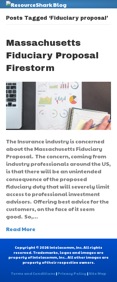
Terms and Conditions (33, 273)
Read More (20, 229)
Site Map (97, 273)
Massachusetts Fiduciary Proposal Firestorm (52, 55)
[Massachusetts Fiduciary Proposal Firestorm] (58, 105)
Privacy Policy (72, 273)
